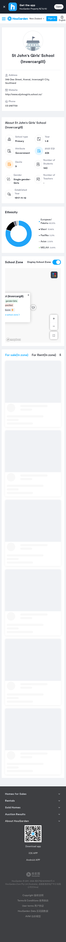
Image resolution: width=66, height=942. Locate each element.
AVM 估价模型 (33, 916)
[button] (37, 18)
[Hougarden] (17, 18)
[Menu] (4, 19)
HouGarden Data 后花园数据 (33, 911)
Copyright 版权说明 (33, 895)
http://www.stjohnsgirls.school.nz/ (23, 94)
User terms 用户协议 (33, 906)
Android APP (33, 860)
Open (59, 7)
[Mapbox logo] (13, 340)
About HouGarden (17, 821)
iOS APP (33, 853)
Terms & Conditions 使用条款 (33, 900)
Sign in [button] (52, 18)
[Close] (4, 6)
